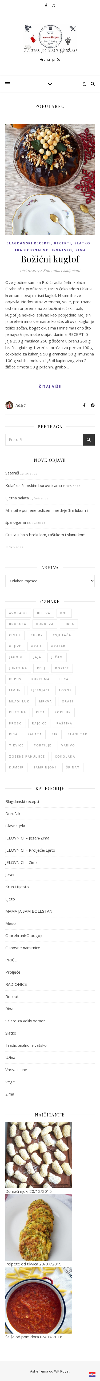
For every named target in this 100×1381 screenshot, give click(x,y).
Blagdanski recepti (28, 243)
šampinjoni (45, 767)
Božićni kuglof (50, 259)
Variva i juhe (16, 1069)
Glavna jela (15, 825)
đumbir (16, 767)
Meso (10, 923)
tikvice (16, 745)
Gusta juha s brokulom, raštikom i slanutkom (45, 534)
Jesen (10, 874)
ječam (57, 657)
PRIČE (11, 959)
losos (65, 690)
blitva (43, 613)
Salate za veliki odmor (25, 1020)
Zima (80, 250)
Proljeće (13, 972)
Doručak (12, 813)
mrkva (45, 701)
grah (36, 646)
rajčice (39, 723)
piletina (17, 712)
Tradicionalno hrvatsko (43, 250)
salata (34, 734)
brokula (17, 624)
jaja (37, 657)
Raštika (64, 723)
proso (15, 723)
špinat (73, 767)
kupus (15, 679)
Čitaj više (50, 386)
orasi (67, 701)
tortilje (42, 745)
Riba (9, 1008)
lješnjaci (40, 690)
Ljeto (10, 898)
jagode (16, 657)
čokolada (65, 756)
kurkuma (40, 679)
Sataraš (12, 473)
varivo (68, 745)
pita (40, 712)
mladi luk (19, 701)
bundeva (45, 624)
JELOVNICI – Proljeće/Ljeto (30, 850)
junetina (18, 668)
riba (13, 734)
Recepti (62, 243)
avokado (18, 613)
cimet (15, 635)
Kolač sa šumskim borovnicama (33, 485)
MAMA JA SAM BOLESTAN (28, 911)
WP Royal (61, 1371)
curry (37, 635)
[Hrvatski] (92, 1374)
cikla (68, 624)
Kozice (62, 668)
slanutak (77, 734)
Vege (10, 1081)
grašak (58, 646)
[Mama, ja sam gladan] (50, 39)
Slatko (82, 243)
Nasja (20, 405)
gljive (15, 646)
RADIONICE (16, 984)
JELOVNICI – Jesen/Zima (27, 838)
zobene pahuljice (27, 756)
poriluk (63, 712)
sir (55, 734)
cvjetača (62, 635)
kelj (41, 668)
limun (15, 690)
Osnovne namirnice (22, 947)
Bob (64, 613)
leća (64, 679)
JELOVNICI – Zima (21, 862)
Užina (10, 1057)
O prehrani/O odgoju (24, 935)
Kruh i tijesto (17, 886)
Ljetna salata (17, 497)
